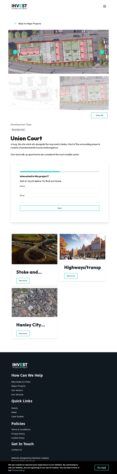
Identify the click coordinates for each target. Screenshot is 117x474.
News (14, 412)
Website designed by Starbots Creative (30, 458)
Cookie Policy (17, 437)
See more (23, 280)
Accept (101, 467)
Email (22, 195)
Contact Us (16, 449)
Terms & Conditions (21, 429)
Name (22, 186)
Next (60, 208)
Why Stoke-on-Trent (20, 381)
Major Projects (18, 386)
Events (14, 408)
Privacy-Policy (18, 433)
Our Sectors (17, 390)
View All (99, 115)
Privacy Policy (18, 470)
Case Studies (17, 416)
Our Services (17, 394)
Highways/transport (86, 267)
